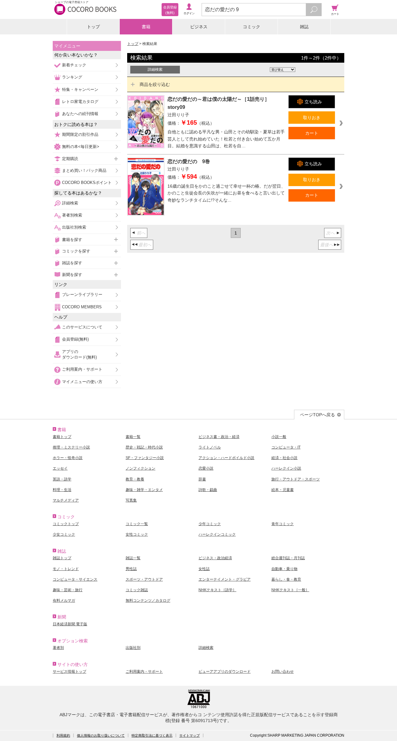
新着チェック (74, 65)
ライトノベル (209, 447)
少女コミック (64, 534)
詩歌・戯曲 (207, 490)
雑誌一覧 (133, 558)
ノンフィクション (140, 468)
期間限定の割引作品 (80, 134)
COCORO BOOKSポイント (87, 182)
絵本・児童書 (282, 490)
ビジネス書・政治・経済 (218, 437)
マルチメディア (66, 500)
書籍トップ (62, 437)
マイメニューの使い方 (82, 381)
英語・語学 (62, 479)
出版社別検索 (74, 227)
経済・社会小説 (284, 458)
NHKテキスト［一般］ (290, 590)
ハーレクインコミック (217, 534)
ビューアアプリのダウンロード (224, 671)
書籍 (146, 26)
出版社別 (133, 647)
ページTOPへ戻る (317, 414)
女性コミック (137, 534)
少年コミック (209, 524)
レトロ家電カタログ (80, 101)
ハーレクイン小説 (286, 468)
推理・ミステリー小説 (71, 447)
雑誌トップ (62, 558)
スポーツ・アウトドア (144, 579)
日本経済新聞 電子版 (70, 624)
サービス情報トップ (69, 671)
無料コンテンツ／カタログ (148, 600)
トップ (93, 26)
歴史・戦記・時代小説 (144, 447)
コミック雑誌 (137, 590)
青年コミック (282, 524)
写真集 (131, 500)
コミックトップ (66, 524)
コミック (251, 26)
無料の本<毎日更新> (80, 146)
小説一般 (278, 437)
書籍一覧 (133, 437)
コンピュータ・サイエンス (75, 579)
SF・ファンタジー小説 (145, 458)
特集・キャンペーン (80, 89)
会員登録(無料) (75, 339)
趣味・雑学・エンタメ (144, 490)
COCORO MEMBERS (82, 307)
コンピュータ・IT (286, 447)
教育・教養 (135, 479)
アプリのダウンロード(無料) (79, 354)
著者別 (58, 647)
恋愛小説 (205, 468)
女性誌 (204, 569)
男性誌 (131, 569)
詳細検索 (70, 203)
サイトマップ (189, 735)
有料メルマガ (64, 600)
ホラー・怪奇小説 (68, 458)
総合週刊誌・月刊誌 (288, 558)
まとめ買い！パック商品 (84, 170)
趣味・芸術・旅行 (68, 590)
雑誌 (304, 26)
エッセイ (60, 468)
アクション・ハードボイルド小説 (226, 458)
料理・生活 (62, 490)
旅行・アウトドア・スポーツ (295, 479)
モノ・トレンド (66, 569)
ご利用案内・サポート (82, 369)
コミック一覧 (137, 524)
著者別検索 (72, 215)
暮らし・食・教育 (286, 579)
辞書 (202, 479)
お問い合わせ (282, 671)
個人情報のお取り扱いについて (101, 735)
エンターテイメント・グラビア (224, 579)
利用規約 (63, 735)
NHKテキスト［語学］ (217, 590)
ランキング (72, 77)
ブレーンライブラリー (82, 294)
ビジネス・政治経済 (215, 558)
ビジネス (198, 26)
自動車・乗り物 (284, 569)
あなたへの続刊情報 (80, 113)
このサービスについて (82, 327)
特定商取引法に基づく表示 (152, 735)
